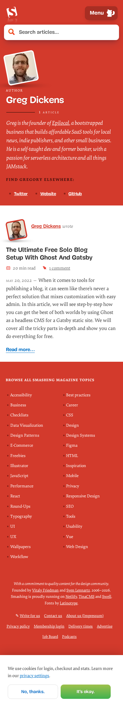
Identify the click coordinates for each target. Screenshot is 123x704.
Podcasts (69, 636)
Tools (70, 516)
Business (18, 405)
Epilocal (60, 123)
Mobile (72, 475)
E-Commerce (21, 445)
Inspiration (76, 465)
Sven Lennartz (78, 590)
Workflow (19, 556)
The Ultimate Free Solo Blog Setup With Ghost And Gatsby (49, 253)
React (15, 496)
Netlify (71, 596)
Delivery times (80, 626)
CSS (69, 415)
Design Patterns (24, 435)
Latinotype (69, 603)
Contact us (53, 615)
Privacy (72, 486)
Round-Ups (20, 506)
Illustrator (19, 465)
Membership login (49, 626)
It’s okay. (86, 691)
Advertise (104, 626)
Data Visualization (26, 425)
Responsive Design (83, 496)
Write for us (30, 615)
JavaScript (19, 475)
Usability (74, 526)
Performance (21, 486)
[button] (111, 32)
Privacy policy (18, 626)
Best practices (78, 395)
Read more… (20, 349)
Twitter (21, 193)
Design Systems (80, 435)
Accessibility (21, 395)
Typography (21, 516)
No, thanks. (33, 691)
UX (13, 536)
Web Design (77, 546)
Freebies (17, 455)
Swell (106, 596)
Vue (69, 536)
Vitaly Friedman (45, 590)
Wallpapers (20, 546)
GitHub (75, 193)
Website (48, 193)
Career (72, 405)
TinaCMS (86, 596)
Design (72, 425)
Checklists (19, 415)
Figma (72, 445)
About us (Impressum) (85, 615)
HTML (72, 455)
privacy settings (34, 676)
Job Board (50, 636)
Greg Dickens (46, 226)
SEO (70, 506)
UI (12, 526)
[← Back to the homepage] (11, 13)
